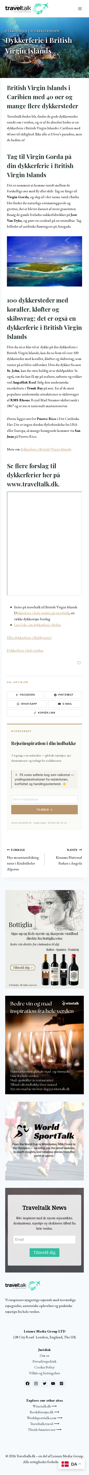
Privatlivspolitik (44, 1361)
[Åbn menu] (80, 8)
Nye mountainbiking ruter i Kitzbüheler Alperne (23, 859)
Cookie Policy (44, 1367)
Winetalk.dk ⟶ (45, 1406)
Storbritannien (45, 31)
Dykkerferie (16, 31)
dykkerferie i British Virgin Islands (46, 449)
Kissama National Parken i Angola (69, 857)
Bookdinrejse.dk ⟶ (44, 1412)
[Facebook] (27, 1383)
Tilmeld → (45, 809)
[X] (44, 1383)
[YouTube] (53, 1383)
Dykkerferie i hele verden (25, 650)
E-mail (68, 703)
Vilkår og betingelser (44, 1373)
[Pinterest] (61, 1383)
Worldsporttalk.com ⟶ (44, 1417)
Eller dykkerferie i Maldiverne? (29, 637)
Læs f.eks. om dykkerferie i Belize (37, 624)
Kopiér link (47, 712)
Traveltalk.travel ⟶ (44, 1423)
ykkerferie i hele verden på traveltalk (43, 612)
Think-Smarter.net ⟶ (44, 1429)
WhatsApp (29, 703)
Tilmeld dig (44, 1252)
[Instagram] (36, 1383)
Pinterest (66, 694)
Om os (44, 1355)
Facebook (27, 694)
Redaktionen (16, 61)
